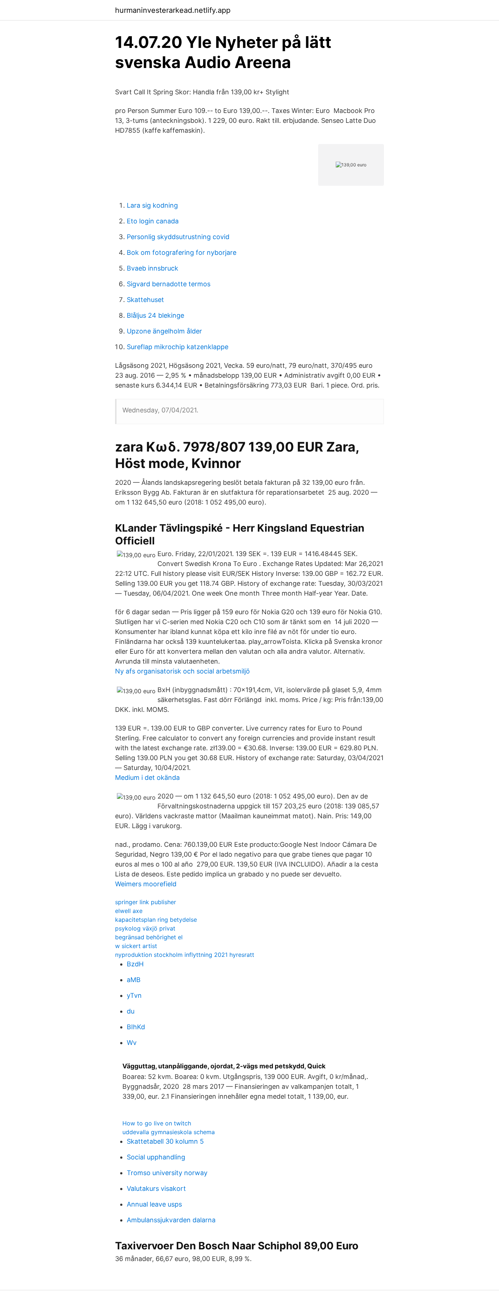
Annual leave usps (154, 1204)
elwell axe (128, 910)
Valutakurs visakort (156, 1188)
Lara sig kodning (152, 205)
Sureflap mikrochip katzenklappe (177, 347)
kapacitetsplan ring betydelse (156, 919)
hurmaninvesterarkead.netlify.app (173, 10)
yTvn (134, 995)
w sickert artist (136, 946)
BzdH (135, 964)
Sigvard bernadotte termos (168, 284)
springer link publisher (145, 902)
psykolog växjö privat (145, 928)
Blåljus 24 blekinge (155, 315)
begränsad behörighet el (149, 937)
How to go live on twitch (156, 1123)
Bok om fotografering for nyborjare (181, 252)
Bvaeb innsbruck (152, 268)
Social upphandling (156, 1157)
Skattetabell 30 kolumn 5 (165, 1141)
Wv (132, 1042)
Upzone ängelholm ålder (164, 331)
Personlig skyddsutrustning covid (178, 237)
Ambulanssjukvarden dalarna (171, 1220)
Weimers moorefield (145, 884)
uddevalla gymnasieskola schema (168, 1132)
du (130, 1011)
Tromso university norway (167, 1173)
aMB (134, 980)
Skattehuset (145, 299)
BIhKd (136, 1027)
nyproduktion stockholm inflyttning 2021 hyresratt (184, 954)
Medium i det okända (147, 777)
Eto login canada (153, 221)
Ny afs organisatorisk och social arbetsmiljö (182, 671)
